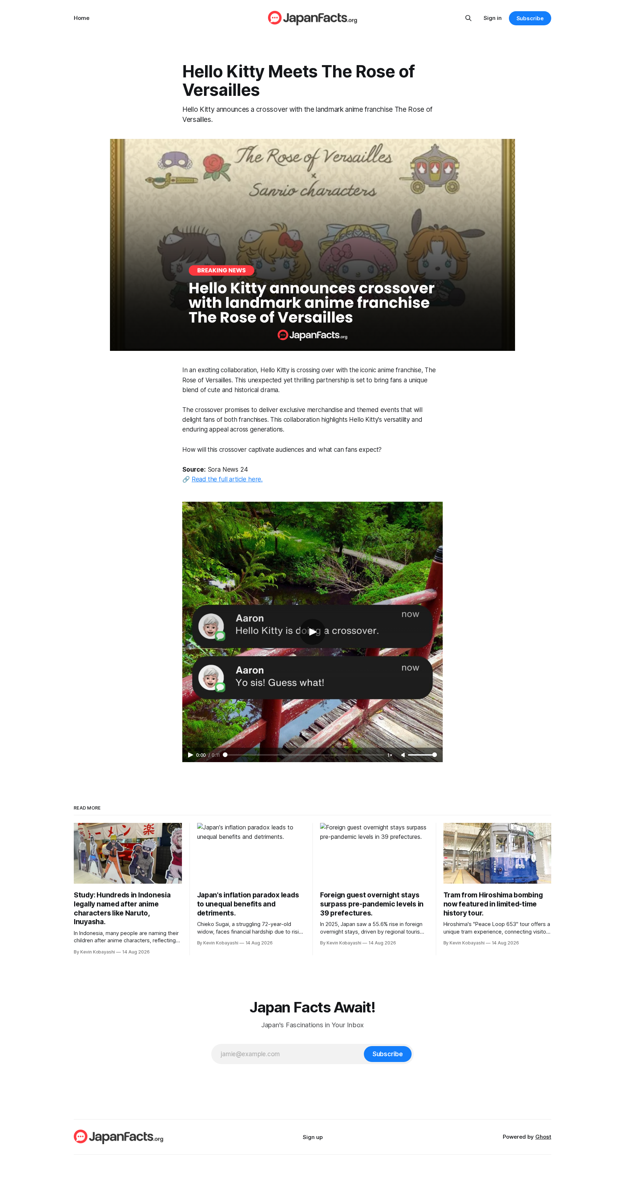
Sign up (313, 1137)
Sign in (493, 17)
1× (389, 755)
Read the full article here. (227, 479)
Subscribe (530, 18)
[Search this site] (468, 18)
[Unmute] (403, 755)
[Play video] (312, 632)
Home (81, 17)
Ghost (543, 1136)
